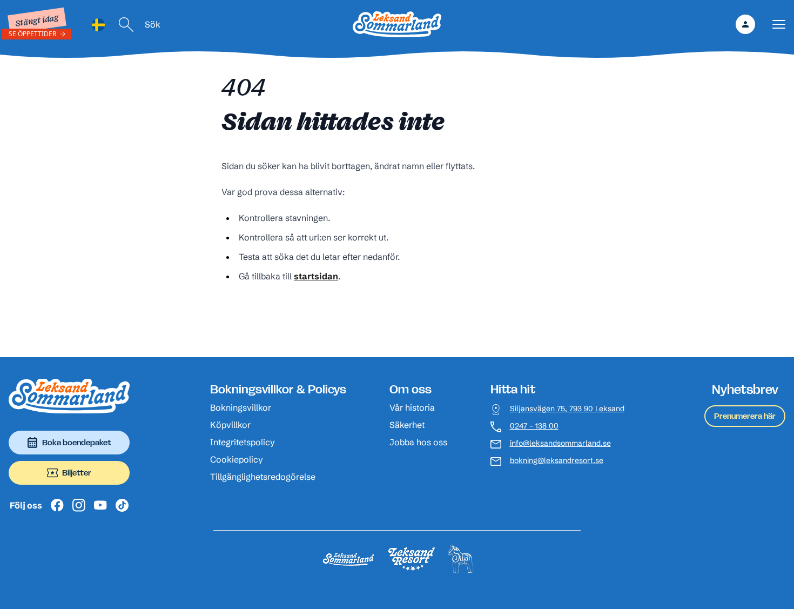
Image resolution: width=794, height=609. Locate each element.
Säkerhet (407, 424)
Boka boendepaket (76, 442)
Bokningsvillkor (240, 407)
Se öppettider (32, 33)
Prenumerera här (745, 416)
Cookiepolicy (236, 459)
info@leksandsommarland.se (560, 443)
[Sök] (126, 24)
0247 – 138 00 (534, 426)
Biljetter (76, 472)
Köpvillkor (230, 424)
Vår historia (412, 407)
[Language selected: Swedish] (98, 25)
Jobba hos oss (418, 442)
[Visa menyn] (778, 24)
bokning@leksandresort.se (556, 460)
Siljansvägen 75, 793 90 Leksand (567, 408)
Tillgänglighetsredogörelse (262, 476)
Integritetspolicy (242, 442)
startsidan (316, 276)
